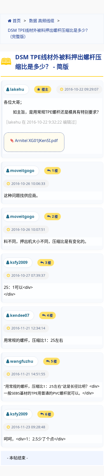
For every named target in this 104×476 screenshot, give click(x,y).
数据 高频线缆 (41, 20)
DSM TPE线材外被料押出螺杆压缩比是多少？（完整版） (49, 33)
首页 (16, 20)
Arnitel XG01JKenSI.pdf (36, 140)
